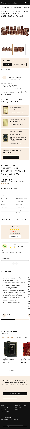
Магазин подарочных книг (9, 426)
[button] (27, 31)
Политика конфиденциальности (10, 398)
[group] (15, 31)
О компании (5, 405)
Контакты (4, 407)
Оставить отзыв (15, 236)
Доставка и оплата (21, 405)
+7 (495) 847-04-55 (6, 417)
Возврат (18, 407)
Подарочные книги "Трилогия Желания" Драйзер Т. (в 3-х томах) (9, 358)
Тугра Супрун (18, 246)
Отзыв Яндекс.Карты (7, 258)
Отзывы (3, 409)
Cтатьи (17, 409)
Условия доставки (6, 94)
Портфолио (5, 411)
